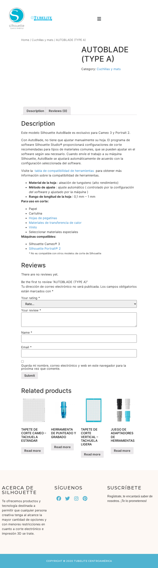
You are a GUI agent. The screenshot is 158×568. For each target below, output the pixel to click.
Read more (32, 451)
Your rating (30, 297)
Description (35, 111)
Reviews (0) (58, 111)
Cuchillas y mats (42, 40)
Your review (31, 310)
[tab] (35, 111)
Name (26, 332)
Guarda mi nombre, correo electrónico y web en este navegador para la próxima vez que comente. (73, 367)
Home (25, 40)
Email (26, 347)
